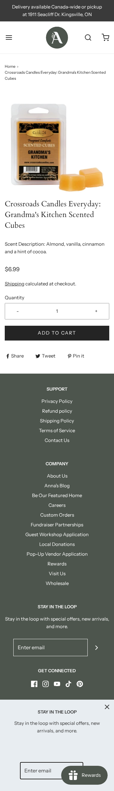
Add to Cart (57, 333)
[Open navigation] (8, 37)
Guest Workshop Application (57, 534)
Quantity (14, 298)
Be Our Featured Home (57, 495)
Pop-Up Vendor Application (57, 554)
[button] (57, 145)
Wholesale (57, 583)
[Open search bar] (88, 37)
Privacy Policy (57, 401)
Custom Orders (57, 515)
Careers (57, 505)
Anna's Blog (57, 486)
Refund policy (57, 411)
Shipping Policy (57, 421)
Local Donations (57, 544)
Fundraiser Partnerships (57, 525)
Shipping (14, 284)
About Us (57, 476)
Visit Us (57, 573)
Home (10, 66)
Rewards (57, 564)
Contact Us (57, 440)
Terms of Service (57, 430)
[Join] (96, 647)
